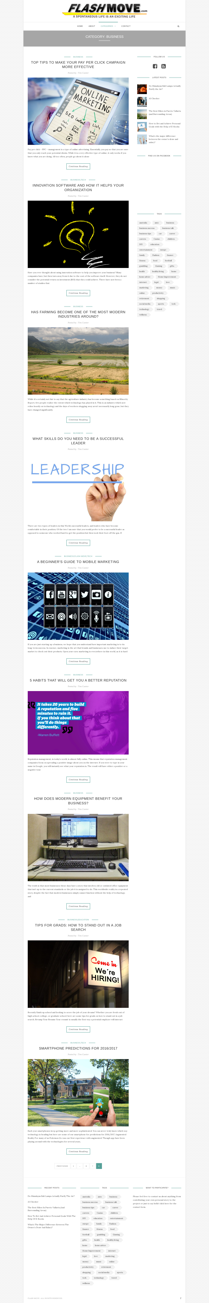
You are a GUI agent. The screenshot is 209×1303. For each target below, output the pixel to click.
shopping (161, 298)
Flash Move (80, 556)
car (160, 233)
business (170, 223)
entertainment (145, 250)
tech (173, 304)
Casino (157, 239)
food (155, 260)
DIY (141, 244)
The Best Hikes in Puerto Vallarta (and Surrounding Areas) (165, 112)
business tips (145, 233)
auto (157, 223)
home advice (144, 277)
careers (142, 239)
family (142, 255)
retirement (144, 298)
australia (143, 223)
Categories (107, 26)
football (168, 260)
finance (170, 255)
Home (80, 26)
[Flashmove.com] (104, 10)
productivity (158, 293)
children (171, 239)
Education (83, 920)
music (172, 287)
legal (156, 282)
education (154, 244)
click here (164, 1203)
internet (143, 282)
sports (161, 304)
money (159, 287)
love (168, 282)
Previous (62, 1166)
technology (144, 309)
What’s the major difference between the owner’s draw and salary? (163, 139)
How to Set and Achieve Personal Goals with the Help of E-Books (164, 125)
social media (144, 304)
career (172, 233)
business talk (168, 228)
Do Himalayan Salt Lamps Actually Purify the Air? (165, 87)
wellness (143, 315)
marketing (144, 287)
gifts (172, 266)
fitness (142, 260)
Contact (126, 26)
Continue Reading (78, 166)
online (142, 293)
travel (159, 309)
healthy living (158, 271)
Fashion (155, 255)
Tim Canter (83, 73)
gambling (143, 266)
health (142, 271)
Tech (83, 180)
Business (78, 57)
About (92, 26)
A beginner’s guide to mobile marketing (78, 562)
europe (163, 250)
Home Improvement (167, 277)
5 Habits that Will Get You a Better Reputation (78, 680)
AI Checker (154, 98)
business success (147, 228)
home (173, 271)
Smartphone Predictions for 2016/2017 (78, 1048)
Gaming (158, 266)
